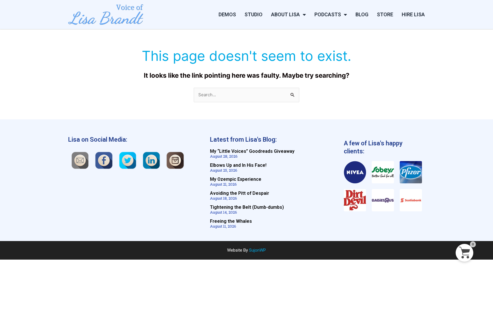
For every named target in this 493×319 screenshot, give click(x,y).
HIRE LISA (413, 14)
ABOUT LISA (285, 14)
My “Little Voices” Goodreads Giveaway (252, 151)
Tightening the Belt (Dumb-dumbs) (247, 207)
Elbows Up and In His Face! (238, 165)
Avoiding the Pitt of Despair (239, 193)
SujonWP (257, 250)
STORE (385, 14)
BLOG (361, 14)
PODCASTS (327, 14)
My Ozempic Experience (235, 179)
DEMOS (227, 14)
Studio (253, 14)
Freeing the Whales (231, 221)
